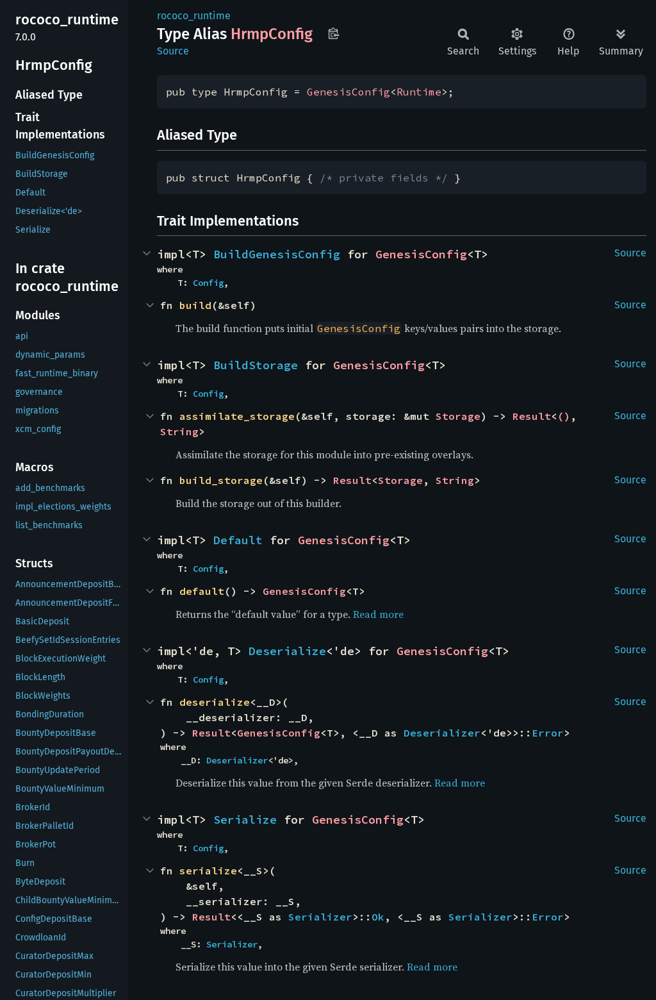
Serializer (320, 916)
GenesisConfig (348, 91)
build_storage (221, 480)
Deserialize (287, 651)
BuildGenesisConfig (276, 254)
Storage (458, 416)
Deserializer (442, 732)
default (201, 591)
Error (548, 732)
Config (208, 282)
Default (238, 540)
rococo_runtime (194, 16)
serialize (208, 870)
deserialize (214, 702)
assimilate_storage (237, 416)
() (563, 416)
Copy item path (333, 33)
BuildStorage (255, 365)
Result (531, 416)
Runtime (419, 91)
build (195, 305)
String (179, 431)
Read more (378, 614)
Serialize (245, 819)
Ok (378, 916)
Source (173, 51)
